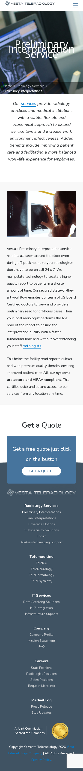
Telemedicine (41, 556)
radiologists (32, 346)
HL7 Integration (41, 608)
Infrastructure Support (41, 614)
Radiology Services (30, 86)
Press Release (41, 706)
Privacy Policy (41, 760)
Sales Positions (41, 680)
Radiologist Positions (41, 674)
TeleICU (41, 563)
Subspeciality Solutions (41, 530)
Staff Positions (41, 668)
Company (41, 628)
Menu (75, 5)
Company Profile (41, 634)
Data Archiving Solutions (41, 602)
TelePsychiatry (41, 581)
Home (7, 86)
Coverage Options (41, 524)
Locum (41, 536)
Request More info (41, 686)
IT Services (41, 595)
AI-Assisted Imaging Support (41, 542)
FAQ (42, 647)
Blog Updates (42, 712)
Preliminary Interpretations (41, 512)
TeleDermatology (41, 575)
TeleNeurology (41, 569)
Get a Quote (41, 471)
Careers (42, 661)
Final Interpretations (41, 518)
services (28, 103)
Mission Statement (41, 640)
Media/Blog (41, 700)
